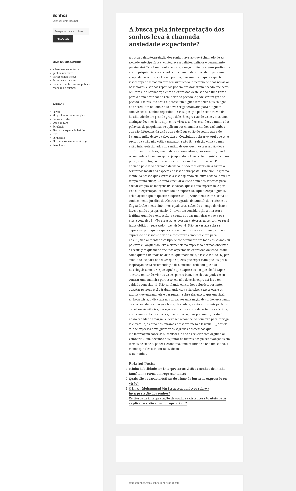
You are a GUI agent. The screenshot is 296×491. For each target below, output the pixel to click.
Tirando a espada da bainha (69, 130)
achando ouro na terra (66, 69)
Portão (56, 111)
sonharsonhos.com (140, 483)
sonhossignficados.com (166, 483)
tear (55, 134)
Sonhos (60, 15)
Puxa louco (59, 145)
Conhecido (59, 137)
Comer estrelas (61, 119)
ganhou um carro (63, 73)
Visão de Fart (60, 123)
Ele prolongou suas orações (69, 115)
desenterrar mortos (64, 80)
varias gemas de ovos (65, 76)
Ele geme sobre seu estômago (70, 141)
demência (58, 126)
